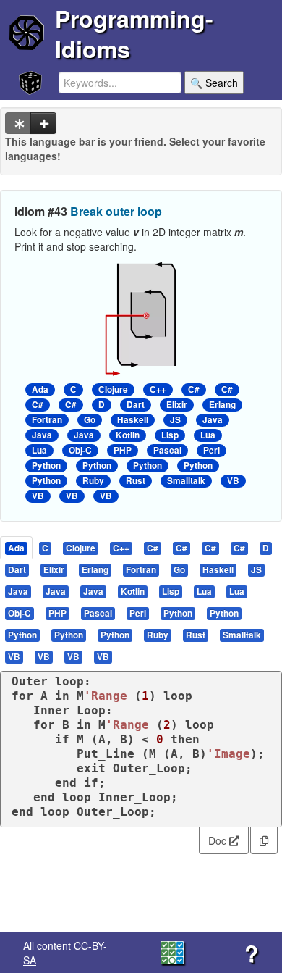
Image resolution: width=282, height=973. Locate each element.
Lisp (170, 435)
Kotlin (128, 435)
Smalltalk (186, 481)
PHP (123, 450)
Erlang (222, 404)
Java (212, 420)
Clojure (113, 389)
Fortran (47, 420)
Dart (136, 404)
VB (233, 481)
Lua (207, 435)
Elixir (176, 404)
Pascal (167, 450)
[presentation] (16, 547)
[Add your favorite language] (43, 123)
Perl (211, 450)
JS (175, 420)
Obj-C (80, 450)
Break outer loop (116, 211)
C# (194, 389)
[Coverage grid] (172, 951)
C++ (158, 389)
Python (46, 465)
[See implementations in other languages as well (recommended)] (18, 123)
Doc (218, 840)
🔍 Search (214, 82)
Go (89, 420)
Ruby (93, 481)
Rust (135, 481)
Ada (40, 389)
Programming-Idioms (134, 33)
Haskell (132, 420)
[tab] (17, 547)
